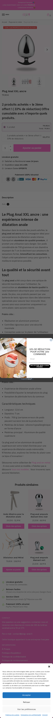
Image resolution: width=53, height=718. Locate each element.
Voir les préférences (26, 709)
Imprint (45, 715)
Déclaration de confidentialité (31, 715)
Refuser (26, 702)
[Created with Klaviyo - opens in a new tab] (26, 379)
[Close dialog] (51, 340)
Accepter (26, 695)
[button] (49, 666)
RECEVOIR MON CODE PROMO (39, 366)
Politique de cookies (12, 715)
